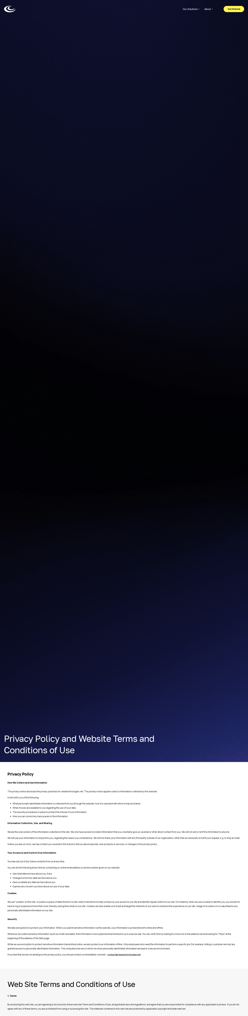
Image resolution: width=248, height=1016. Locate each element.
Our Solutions (190, 9)
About (207, 9)
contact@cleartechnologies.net (124, 954)
